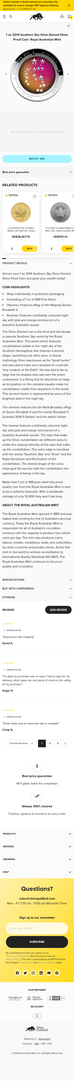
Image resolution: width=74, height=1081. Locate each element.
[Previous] (6, 74)
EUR (49, 1043)
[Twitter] (25, 973)
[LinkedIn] (41, 973)
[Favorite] (68, 26)
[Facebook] (17, 973)
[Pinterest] (57, 973)
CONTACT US (28, 9)
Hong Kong (44, 1038)
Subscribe (37, 942)
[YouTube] (49, 973)
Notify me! (37, 159)
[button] (37, 172)
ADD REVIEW (58, 610)
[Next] (68, 74)
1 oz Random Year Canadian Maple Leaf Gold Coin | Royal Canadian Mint (20, 229)
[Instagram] (33, 973)
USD (43, 1043)
